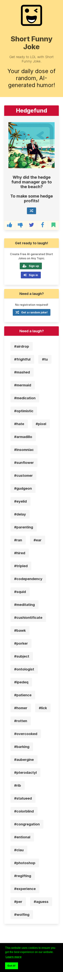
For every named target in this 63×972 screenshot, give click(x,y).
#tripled (21, 566)
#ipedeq (21, 682)
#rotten (20, 721)
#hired (19, 553)
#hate (19, 424)
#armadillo (23, 437)
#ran (18, 540)
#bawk (20, 630)
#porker (21, 643)
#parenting (23, 527)
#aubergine (24, 760)
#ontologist (24, 669)
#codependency (28, 579)
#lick (43, 708)
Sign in (33, 275)
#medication (25, 398)
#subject (21, 656)
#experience (25, 889)
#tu (45, 359)
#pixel (41, 424)
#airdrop (21, 346)
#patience (22, 695)
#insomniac (24, 450)
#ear (37, 540)
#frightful (22, 359)
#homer (20, 708)
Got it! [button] (11, 965)
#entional (22, 837)
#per (18, 902)
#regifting (22, 876)
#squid (20, 592)
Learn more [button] (14, 957)
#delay (20, 514)
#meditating (24, 605)
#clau (19, 850)
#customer (23, 475)
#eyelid (20, 501)
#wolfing (21, 914)
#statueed (23, 798)
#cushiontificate (28, 617)
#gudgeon (23, 488)
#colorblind (24, 811)
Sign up (34, 266)
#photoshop (24, 863)
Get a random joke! (34, 312)
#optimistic (23, 411)
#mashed (22, 372)
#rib (17, 785)
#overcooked (25, 734)
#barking (21, 747)
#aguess (41, 902)
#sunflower (24, 463)
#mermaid (22, 385)
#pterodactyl (25, 772)
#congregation (27, 824)
